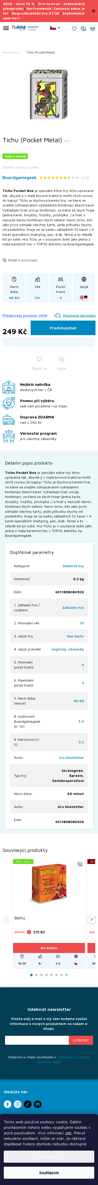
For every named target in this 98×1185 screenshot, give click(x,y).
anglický (59, 649)
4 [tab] (46, 975)
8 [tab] (67, 975)
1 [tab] (31, 975)
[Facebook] (7, 1104)
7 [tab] (62, 975)
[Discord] (37, 1104)
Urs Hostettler (71, 757)
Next (91, 919)
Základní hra (73, 607)
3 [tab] (41, 975)
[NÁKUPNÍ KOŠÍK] (92, 29)
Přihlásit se (81, 1040)
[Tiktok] (27, 1104)
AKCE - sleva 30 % (19, 4)
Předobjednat (63, 328)
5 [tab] (52, 975)
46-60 (78, 701)
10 (82, 623)
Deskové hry (73, 566)
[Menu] (6, 29)
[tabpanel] (49, 94)
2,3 (81, 742)
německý (76, 649)
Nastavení (49, 1156)
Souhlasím (49, 1172)
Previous (6, 919)
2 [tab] (36, 975)
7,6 (81, 721)
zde (68, 1133)
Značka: (21, 167)
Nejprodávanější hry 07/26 (35, 13)
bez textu (75, 636)
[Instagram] (17, 1104)
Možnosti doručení (79, 315)
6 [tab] (57, 975)
